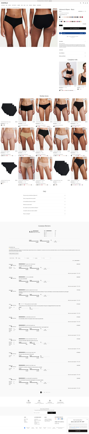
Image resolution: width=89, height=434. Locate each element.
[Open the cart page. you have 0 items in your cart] (87, 3)
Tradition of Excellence (47, 419)
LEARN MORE (61, 49)
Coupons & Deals (37, 424)
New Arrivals (26, 419)
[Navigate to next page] (49, 392)
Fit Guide (35, 423)
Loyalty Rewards (36, 422)
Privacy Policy (37, 428)
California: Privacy (40, 428)
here (37, 403)
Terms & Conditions (32, 428)
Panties (25, 421)
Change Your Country (28, 428)
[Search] (80, 3)
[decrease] (62, 29)
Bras (25, 420)
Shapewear (25, 422)
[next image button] (86, 73)
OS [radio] (60, 25)
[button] (24, 5)
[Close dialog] (87, 419)
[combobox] (22, 258)
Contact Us (36, 419)
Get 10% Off (78, 430)
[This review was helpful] (77, 273)
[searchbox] (12, 258)
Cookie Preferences (53, 428)
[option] (59, 17)
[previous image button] (59, 73)
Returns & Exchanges (37, 420)
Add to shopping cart (74, 28)
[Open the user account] (85, 3)
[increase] (62, 27)
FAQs (35, 421)
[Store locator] (83, 3)
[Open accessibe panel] (24, 427)
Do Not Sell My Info (44, 428)
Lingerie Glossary (47, 421)
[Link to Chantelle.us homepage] (4, 3)
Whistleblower (49, 427)
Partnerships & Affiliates (48, 420)
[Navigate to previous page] (39, 392)
